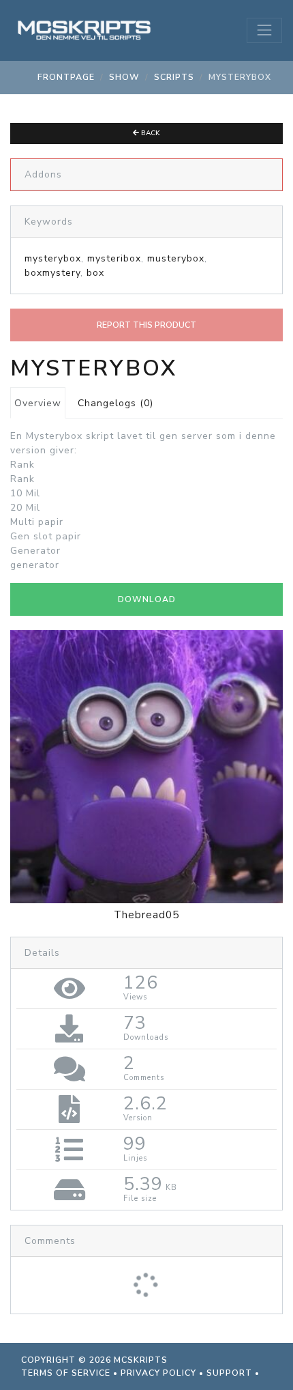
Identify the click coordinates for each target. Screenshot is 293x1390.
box (95, 272)
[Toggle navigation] (264, 30)
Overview (37, 403)
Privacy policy (158, 1372)
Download (147, 599)
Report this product (146, 325)
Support (229, 1372)
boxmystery (52, 272)
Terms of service (65, 1372)
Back (149, 133)
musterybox (175, 258)
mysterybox (53, 258)
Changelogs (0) (115, 403)
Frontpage (66, 77)
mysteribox (114, 258)
